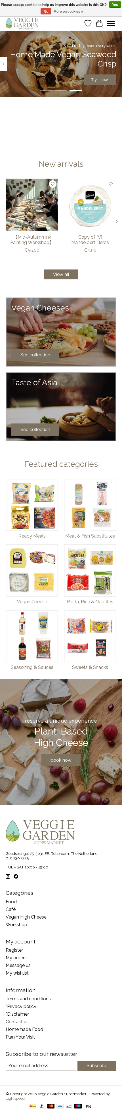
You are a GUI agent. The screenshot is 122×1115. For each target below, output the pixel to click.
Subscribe (97, 1065)
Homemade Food (24, 1029)
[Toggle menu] (110, 23)
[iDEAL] (32, 1106)
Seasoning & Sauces (32, 667)
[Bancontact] (69, 1106)
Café (11, 909)
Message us (18, 965)
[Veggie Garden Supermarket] (22, 23)
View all (61, 274)
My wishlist (17, 973)
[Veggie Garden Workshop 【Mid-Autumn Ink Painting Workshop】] (32, 205)
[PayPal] (41, 1106)
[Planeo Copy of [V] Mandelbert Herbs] (90, 205)
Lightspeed (15, 1098)
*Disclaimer (17, 1014)
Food (11, 901)
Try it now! (100, 79)
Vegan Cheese (32, 601)
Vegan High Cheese (26, 917)
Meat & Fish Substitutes (90, 536)
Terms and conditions (28, 998)
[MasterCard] (51, 1106)
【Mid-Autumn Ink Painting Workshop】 (32, 239)
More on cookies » (68, 12)
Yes (115, 5)
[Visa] (60, 1106)
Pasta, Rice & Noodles (90, 601)
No (46, 12)
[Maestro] (78, 1106)
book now (61, 760)
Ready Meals (32, 536)
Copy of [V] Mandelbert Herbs (90, 239)
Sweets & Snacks (90, 667)
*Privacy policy (21, 1006)
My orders (16, 957)
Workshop (16, 924)
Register (14, 950)
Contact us (17, 1021)
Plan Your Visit (20, 1037)
